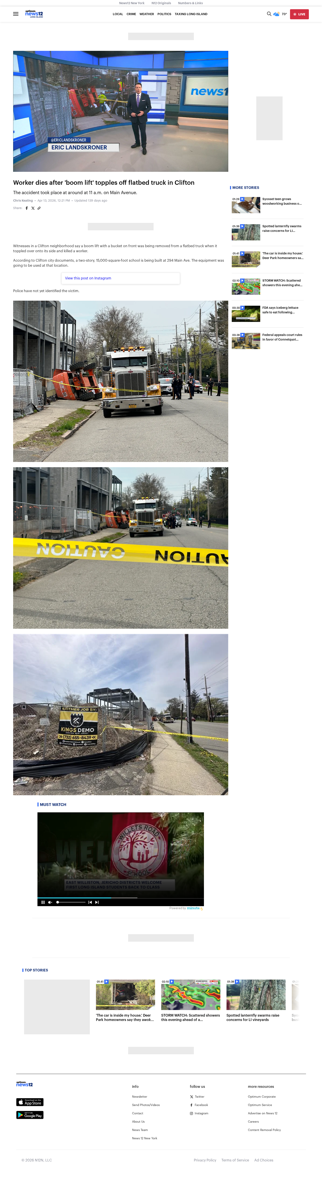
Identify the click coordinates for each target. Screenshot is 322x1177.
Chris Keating (23, 200)
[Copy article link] (39, 208)
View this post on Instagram (88, 278)
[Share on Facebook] (26, 208)
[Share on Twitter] (33, 208)
